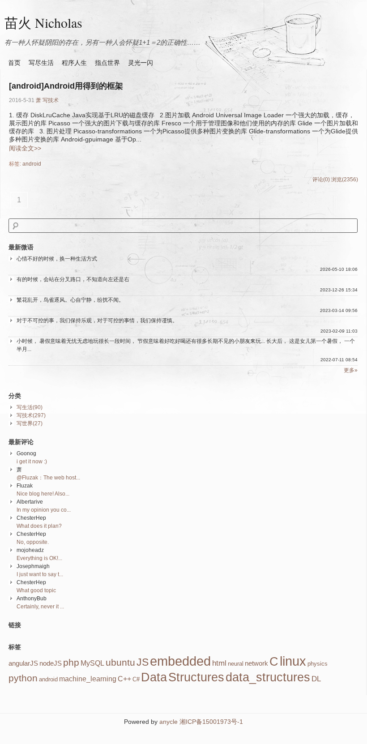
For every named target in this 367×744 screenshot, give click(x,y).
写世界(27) (30, 423)
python (23, 678)
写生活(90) (30, 407)
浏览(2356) (344, 179)
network (256, 663)
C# (136, 679)
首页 (14, 62)
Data (154, 677)
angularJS (23, 663)
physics (317, 663)
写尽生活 (41, 62)
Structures (196, 677)
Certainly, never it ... (40, 606)
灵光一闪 (140, 62)
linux (293, 661)
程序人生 (74, 62)
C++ (124, 679)
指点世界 (107, 62)
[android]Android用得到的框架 (66, 85)
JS (143, 662)
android (31, 164)
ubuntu (120, 662)
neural (235, 663)
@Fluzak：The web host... (48, 478)
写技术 (51, 100)
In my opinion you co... (44, 510)
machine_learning (87, 679)
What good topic (36, 590)
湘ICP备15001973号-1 (211, 721)
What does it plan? (39, 526)
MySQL (92, 663)
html (219, 662)
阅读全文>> (25, 148)
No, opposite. (33, 542)
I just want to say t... (40, 574)
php (71, 662)
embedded (180, 661)
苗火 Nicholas (43, 22)
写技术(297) (31, 415)
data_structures (268, 677)
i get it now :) (32, 461)
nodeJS (50, 663)
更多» (351, 370)
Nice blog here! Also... (43, 494)
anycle (168, 721)
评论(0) (321, 179)
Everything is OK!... (39, 558)
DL (316, 678)
